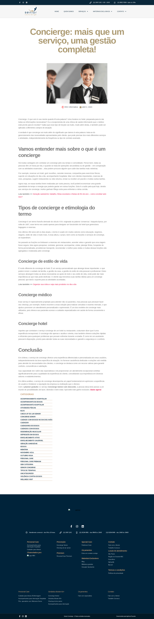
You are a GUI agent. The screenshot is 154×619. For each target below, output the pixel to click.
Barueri (110, 565)
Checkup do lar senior (64, 548)
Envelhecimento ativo (30, 438)
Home (57, 11)
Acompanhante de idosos (31, 402)
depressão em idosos (29, 435)
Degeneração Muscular (30, 432)
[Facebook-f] (19, 2)
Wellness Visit (26, 479)
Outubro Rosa (26, 456)
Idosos (23, 446)
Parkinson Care (86, 545)
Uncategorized (27, 473)
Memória (24, 450)
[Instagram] (23, 2)
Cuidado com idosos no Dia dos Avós (36, 420)
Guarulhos (111, 559)
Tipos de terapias (28, 470)
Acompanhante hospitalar (32, 405)
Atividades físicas (28, 408)
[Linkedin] (26, 2)
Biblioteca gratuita (87, 564)
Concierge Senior (28, 417)
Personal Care (26, 458)
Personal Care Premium (30, 461)
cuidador (24, 423)
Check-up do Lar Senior (30, 414)
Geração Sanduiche (88, 567)
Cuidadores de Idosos (29, 426)
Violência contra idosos (31, 476)
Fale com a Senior (114, 545)
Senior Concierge (28, 467)
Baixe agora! (95, 390)
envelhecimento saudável (31, 441)
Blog (83, 561)
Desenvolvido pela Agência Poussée (126, 616)
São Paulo (111, 554)
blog (22, 411)
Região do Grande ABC (115, 556)
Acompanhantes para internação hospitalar (34, 546)
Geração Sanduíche (28, 444)
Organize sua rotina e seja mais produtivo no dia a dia (54, 284)
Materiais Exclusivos (101, 11)
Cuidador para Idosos (34, 549)
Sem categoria (26, 464)
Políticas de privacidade (115, 573)
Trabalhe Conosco (114, 548)
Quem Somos (69, 11)
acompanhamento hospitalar (33, 399)
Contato (120, 11)
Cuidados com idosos (29, 429)
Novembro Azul (27, 452)
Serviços (82, 11)
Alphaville (111, 562)
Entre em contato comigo (90, 553)
